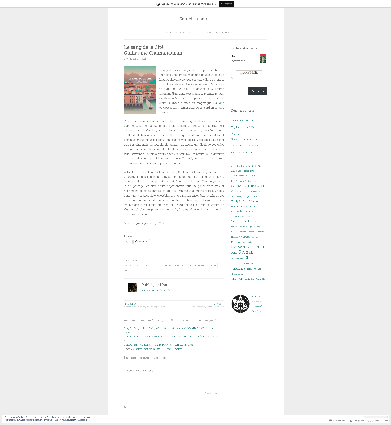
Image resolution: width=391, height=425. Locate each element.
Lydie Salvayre (255, 227)
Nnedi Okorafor (246, 242)
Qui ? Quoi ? (222, 32)
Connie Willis (255, 191)
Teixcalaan (248, 263)
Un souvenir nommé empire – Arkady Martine (144, 305)
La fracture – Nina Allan (244, 145)
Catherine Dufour (254, 185)
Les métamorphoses (239, 226)
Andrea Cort (236, 171)
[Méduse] (263, 62)
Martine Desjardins (240, 61)
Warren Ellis (260, 279)
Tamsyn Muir (236, 264)
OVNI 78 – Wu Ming (242, 152)
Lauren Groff (256, 222)
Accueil (167, 32)
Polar (234, 252)
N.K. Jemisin (244, 237)
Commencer (226, 4)
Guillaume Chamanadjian (174, 265)
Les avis (180, 32)
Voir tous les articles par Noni (157, 289)
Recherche (258, 91)
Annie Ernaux (248, 171)
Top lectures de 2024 (242, 127)
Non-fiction (238, 247)
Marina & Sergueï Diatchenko (252, 231)
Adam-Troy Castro (239, 166)
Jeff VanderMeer (237, 216)
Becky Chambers (237, 181)
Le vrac (208, 32)
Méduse (236, 56)
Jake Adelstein (249, 211)
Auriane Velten (251, 176)
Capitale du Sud (132, 265)
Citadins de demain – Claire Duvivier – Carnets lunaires (161, 344)
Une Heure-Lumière (242, 278)
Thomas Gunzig (237, 274)
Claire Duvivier (151, 265)
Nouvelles (251, 247)
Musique (234, 237)
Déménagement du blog (244, 120)
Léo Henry (235, 232)
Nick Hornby (255, 237)
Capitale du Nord (251, 181)
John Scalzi (249, 216)
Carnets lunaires (195, 18)
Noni (144, 59)
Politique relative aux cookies (75, 420)
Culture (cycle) (236, 196)
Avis (141, 260)
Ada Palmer (255, 165)
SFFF (127, 271)
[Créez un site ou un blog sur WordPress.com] (125, 407)
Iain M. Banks (236, 211)
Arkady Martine (237, 175)
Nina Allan (235, 242)
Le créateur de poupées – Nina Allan (208, 305)
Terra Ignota (238, 268)
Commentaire (211, 393)
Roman (213, 265)
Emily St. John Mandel (244, 201)
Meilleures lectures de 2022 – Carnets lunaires (156, 348)
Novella (261, 247)
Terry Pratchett (254, 268)
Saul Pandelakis (237, 259)
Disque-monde (250, 196)
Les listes (194, 32)
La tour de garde (198, 265)
